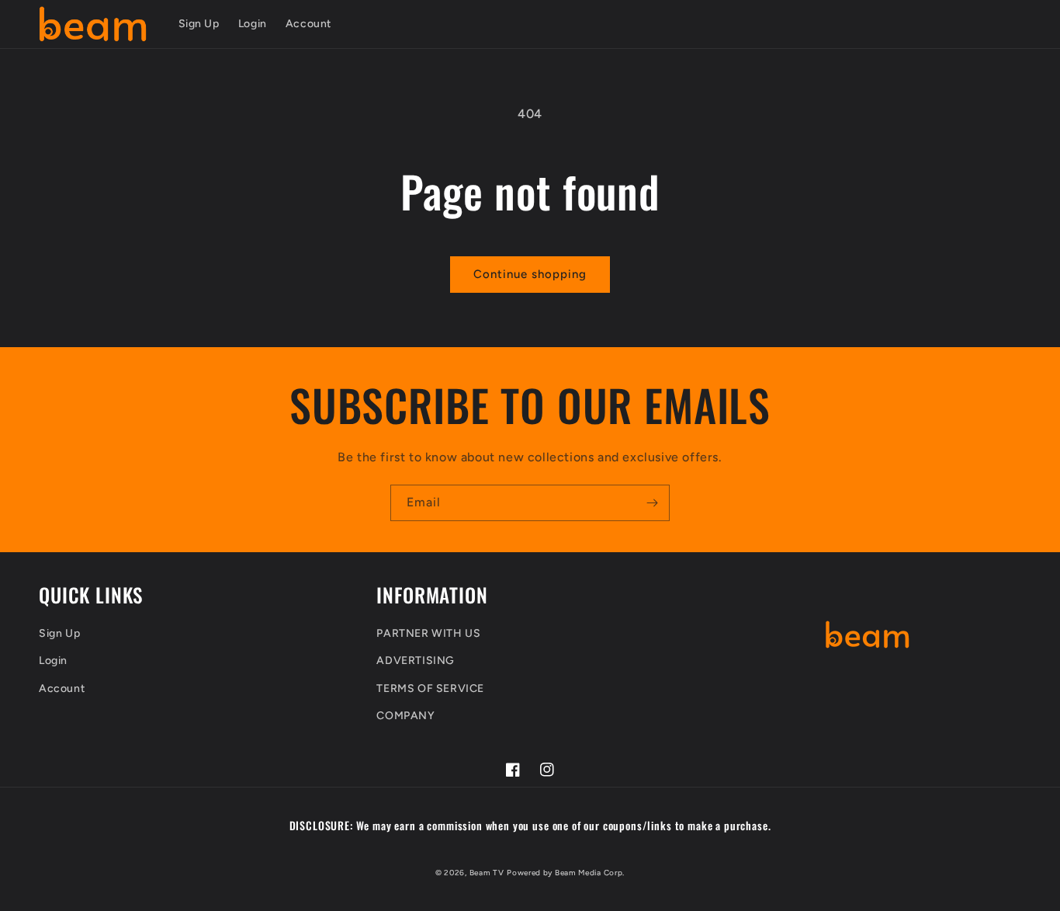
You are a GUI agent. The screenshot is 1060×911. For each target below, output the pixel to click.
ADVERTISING (415, 660)
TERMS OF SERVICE (430, 688)
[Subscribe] (652, 503)
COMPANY (405, 715)
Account (62, 688)
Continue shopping (530, 274)
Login (53, 660)
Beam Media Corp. (590, 873)
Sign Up (59, 633)
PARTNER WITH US (428, 633)
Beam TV (486, 873)
